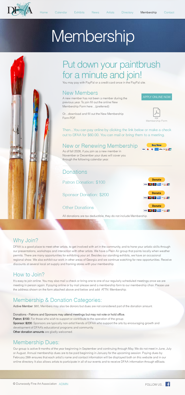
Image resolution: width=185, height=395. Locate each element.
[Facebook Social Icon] (167, 384)
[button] (156, 147)
